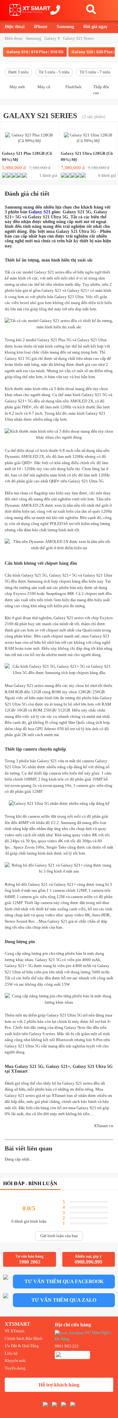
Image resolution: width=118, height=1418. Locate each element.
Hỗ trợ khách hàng (59, 1384)
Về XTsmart (15, 1331)
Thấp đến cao (101, 89)
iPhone (40, 26)
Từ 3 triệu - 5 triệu (54, 72)
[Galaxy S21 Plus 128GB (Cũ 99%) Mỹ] (29, 136)
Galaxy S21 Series (78, 38)
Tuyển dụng (15, 1368)
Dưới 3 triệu (18, 72)
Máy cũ (43, 86)
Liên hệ (11, 1353)
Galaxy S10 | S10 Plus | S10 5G (35, 51)
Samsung (65, 26)
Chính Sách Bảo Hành (23, 1338)
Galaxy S (52, 38)
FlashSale (73, 86)
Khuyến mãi (15, 1360)
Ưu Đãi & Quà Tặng (22, 1345)
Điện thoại (15, 26)
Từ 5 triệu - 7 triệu (95, 72)
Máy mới (17, 86)
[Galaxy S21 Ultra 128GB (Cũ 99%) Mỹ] (88, 136)
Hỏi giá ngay (95, 26)
